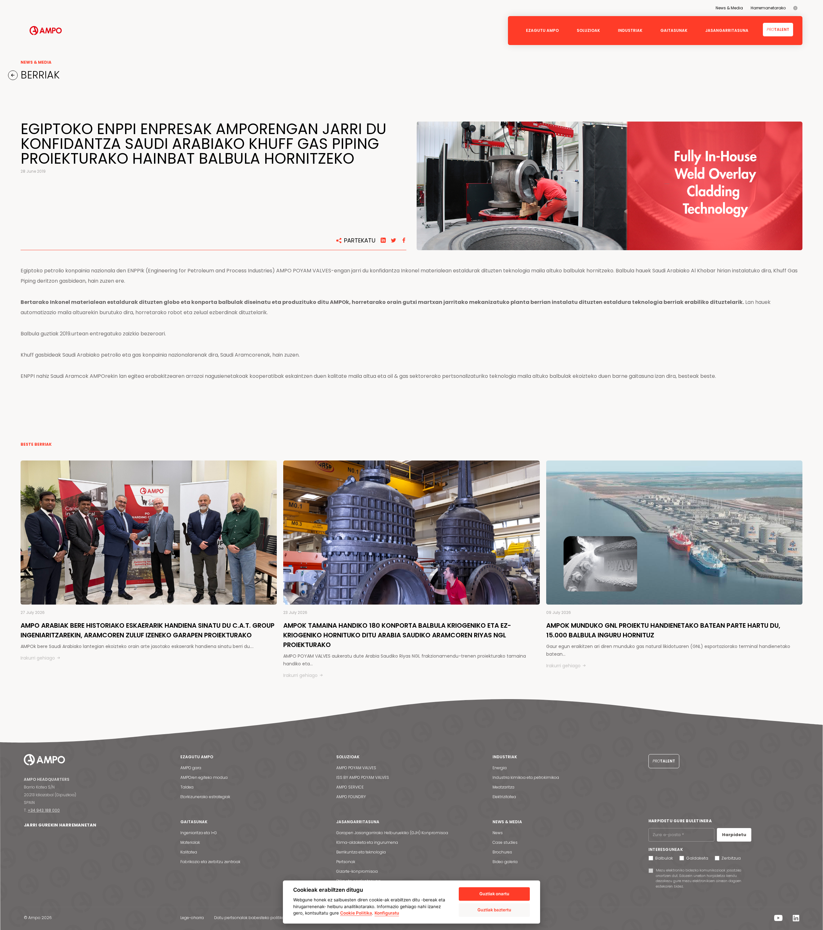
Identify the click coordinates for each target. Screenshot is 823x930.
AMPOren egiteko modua (204, 777)
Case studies (505, 842)
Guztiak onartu (494, 893)
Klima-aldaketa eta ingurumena (367, 842)
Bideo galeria (505, 861)
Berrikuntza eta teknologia (361, 852)
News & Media (729, 8)
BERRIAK (39, 75)
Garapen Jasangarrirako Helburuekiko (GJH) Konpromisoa (392, 832)
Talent (778, 29)
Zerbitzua (731, 858)
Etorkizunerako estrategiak (205, 796)
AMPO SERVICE (350, 787)
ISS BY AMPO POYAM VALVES (362, 777)
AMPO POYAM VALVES (356, 767)
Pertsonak (345, 861)
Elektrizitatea (504, 796)
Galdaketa (697, 858)
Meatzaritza (503, 787)
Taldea (187, 787)
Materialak (190, 842)
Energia (500, 767)
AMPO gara (190, 767)
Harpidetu (734, 835)
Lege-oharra (192, 917)
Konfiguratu (387, 913)
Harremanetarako (768, 8)
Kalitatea (188, 852)
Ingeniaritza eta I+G (198, 832)
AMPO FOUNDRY (351, 796)
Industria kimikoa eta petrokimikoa (526, 777)
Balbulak (664, 858)
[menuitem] (795, 8)
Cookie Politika (356, 913)
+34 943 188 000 (44, 810)
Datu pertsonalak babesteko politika (249, 917)
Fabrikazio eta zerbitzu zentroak (210, 861)
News (498, 832)
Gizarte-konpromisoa (357, 871)
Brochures (502, 852)
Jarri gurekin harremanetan (60, 825)
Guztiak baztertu (494, 909)
